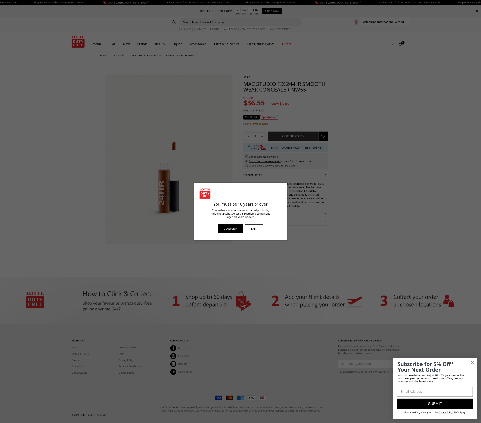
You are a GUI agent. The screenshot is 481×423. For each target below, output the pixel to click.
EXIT (254, 228)
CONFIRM (230, 228)
